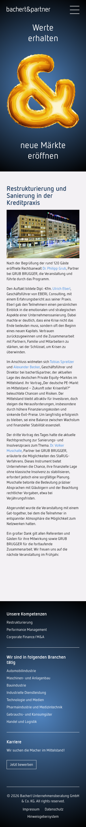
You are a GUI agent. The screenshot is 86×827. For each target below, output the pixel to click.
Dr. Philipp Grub (54, 268)
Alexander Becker (26, 367)
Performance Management (27, 629)
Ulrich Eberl (61, 288)
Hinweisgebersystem (43, 816)
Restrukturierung (20, 622)
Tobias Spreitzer (62, 361)
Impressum (31, 809)
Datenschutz (54, 809)
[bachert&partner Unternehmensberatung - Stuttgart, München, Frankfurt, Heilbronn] (28, 10)
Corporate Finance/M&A (25, 636)
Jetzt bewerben (21, 764)
